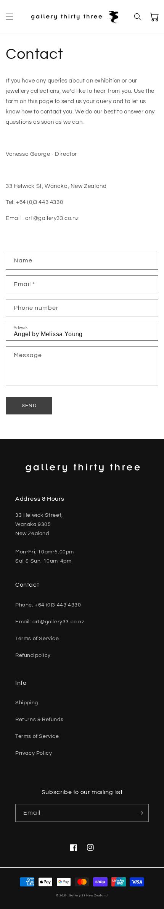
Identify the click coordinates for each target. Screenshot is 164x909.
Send (29, 405)
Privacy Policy (33, 753)
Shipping (26, 702)
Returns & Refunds (39, 719)
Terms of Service (37, 638)
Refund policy (33, 655)
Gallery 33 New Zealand (88, 895)
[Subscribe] (140, 813)
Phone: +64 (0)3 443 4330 (48, 605)
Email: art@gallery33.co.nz (49, 621)
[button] (9, 16)
